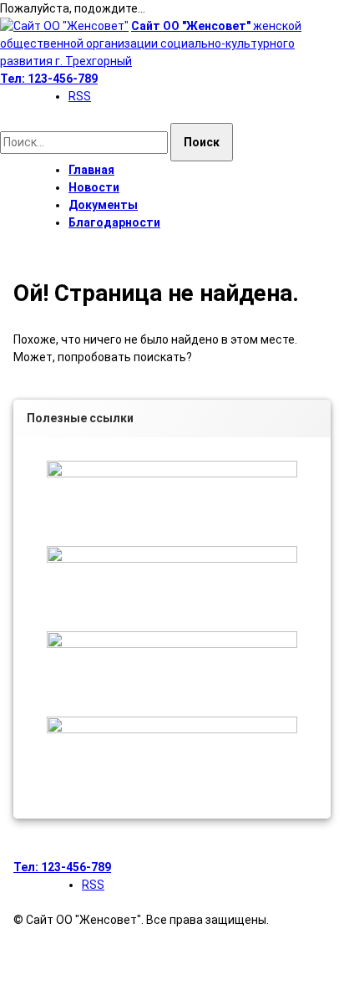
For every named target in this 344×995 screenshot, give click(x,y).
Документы (103, 205)
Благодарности (114, 222)
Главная (91, 169)
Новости (93, 187)
